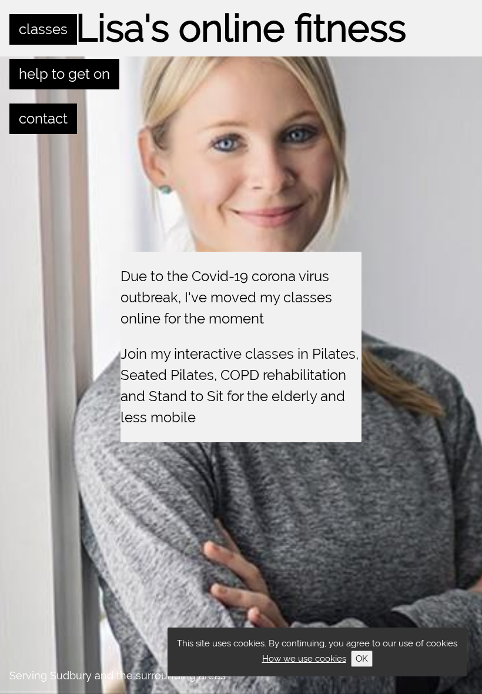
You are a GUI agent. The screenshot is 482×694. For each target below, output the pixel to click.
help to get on (64, 73)
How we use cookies (304, 658)
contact (43, 118)
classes (43, 29)
